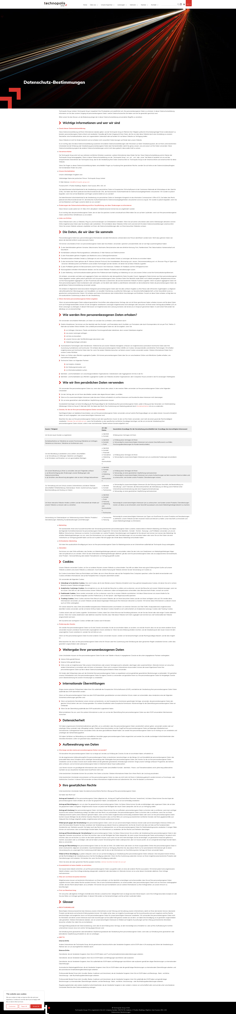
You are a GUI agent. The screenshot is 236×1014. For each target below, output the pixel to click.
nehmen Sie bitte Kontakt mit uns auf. (113, 862)
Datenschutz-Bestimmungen (120, 1012)
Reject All (24, 1006)
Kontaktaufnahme (143, 406)
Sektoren (133, 5)
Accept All (36, 1006)
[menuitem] (189, 4)
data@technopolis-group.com (80, 182)
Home (85, 5)
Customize (12, 1006)
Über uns (93, 5)
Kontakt (153, 5)
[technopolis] (55, 6)
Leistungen (121, 5)
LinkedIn (181, 4)
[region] (24, 1000)
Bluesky (184, 4)
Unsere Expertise (106, 5)
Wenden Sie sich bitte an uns (76, 421)
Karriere (143, 5)
